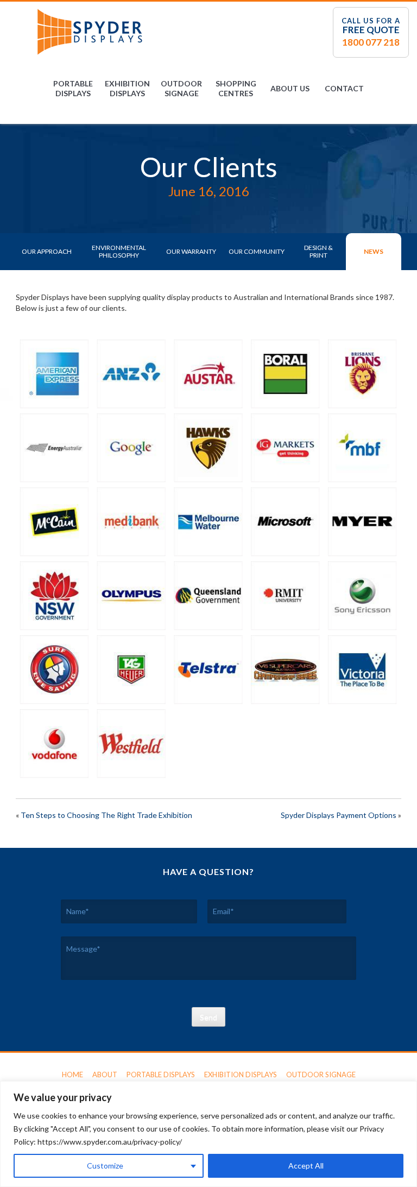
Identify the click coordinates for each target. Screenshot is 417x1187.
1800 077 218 (371, 42)
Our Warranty (191, 251)
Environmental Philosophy (119, 251)
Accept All (306, 1165)
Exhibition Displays (127, 88)
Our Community (257, 251)
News (373, 251)
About (104, 1074)
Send (208, 1017)
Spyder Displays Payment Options (338, 815)
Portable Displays (73, 88)
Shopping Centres (236, 88)
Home (72, 1074)
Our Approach (47, 251)
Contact (344, 88)
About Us (289, 88)
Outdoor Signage (181, 88)
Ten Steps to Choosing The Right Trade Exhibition (106, 815)
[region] (208, 1134)
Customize (105, 1165)
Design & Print (318, 251)
